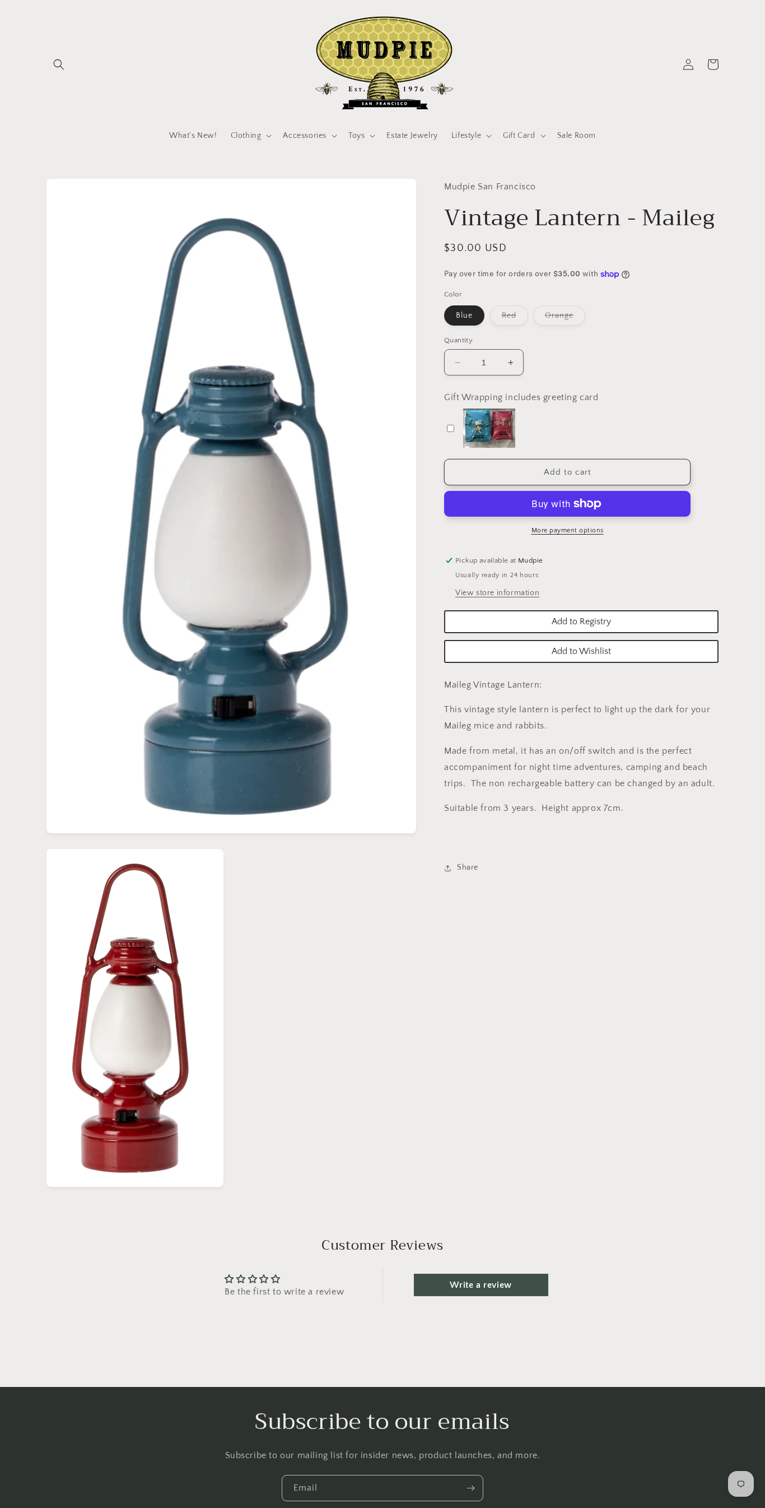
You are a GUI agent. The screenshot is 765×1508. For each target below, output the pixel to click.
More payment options (567, 530)
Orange (565, 318)
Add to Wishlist (581, 651)
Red (515, 318)
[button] (58, 64)
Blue (464, 315)
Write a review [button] (480, 1285)
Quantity (458, 340)
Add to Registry (581, 621)
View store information (497, 592)
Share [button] (467, 867)
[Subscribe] (470, 1488)
